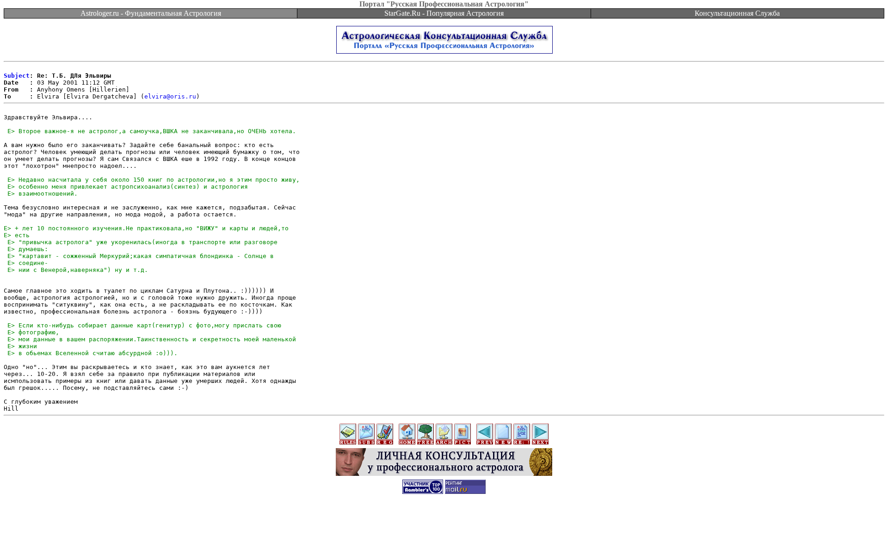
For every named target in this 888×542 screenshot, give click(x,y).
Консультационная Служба (737, 13)
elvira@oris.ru (170, 96)
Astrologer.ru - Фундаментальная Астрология (150, 13)
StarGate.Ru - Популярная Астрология (444, 13)
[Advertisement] (444, 521)
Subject (17, 75)
